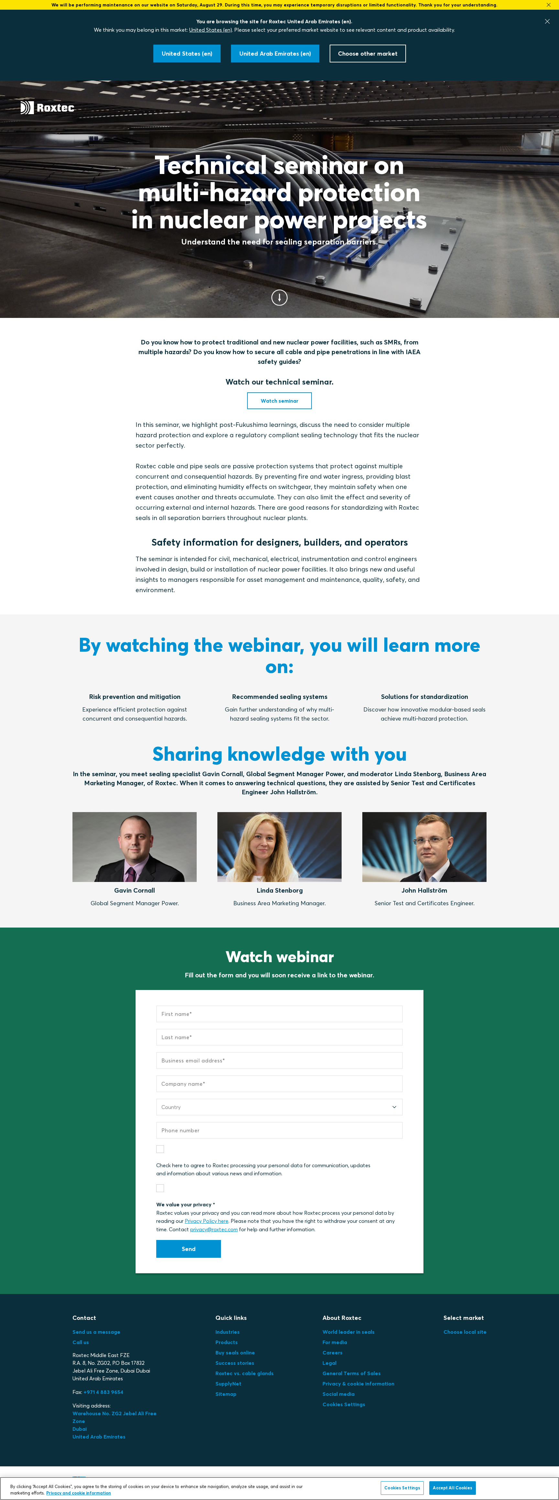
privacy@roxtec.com (214, 1229)
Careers (333, 1352)
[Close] (547, 21)
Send (189, 1249)
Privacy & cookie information (358, 1383)
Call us (80, 1342)
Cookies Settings (344, 1404)
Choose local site (465, 1332)
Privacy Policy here (206, 1221)
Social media (339, 1394)
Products (226, 1342)
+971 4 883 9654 (103, 1392)
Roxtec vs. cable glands (244, 1373)
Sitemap (225, 1394)
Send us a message (96, 1332)
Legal (329, 1363)
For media (335, 1342)
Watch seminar (279, 400)
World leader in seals (349, 1332)
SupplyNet (228, 1383)
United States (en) (210, 30)
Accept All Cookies (452, 1487)
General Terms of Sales (352, 1373)
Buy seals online (235, 1352)
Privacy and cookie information (78, 1492)
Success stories (234, 1363)
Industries (227, 1332)
